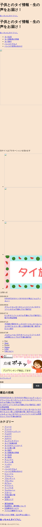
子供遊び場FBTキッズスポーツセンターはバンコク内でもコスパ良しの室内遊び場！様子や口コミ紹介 (23, 326)
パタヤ (7, 467)
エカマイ (8, 436)
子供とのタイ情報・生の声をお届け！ (15, 515)
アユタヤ (8, 434)
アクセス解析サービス (13, 511)
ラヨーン (8, 492)
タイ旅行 (8, 41)
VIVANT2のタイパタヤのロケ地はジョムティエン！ (21, 398)
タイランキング (5, 378)
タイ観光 (8, 457)
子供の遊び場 (9, 495)
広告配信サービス (11, 508)
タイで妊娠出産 (10, 443)
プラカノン (8, 476)
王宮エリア (8, 499)
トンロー (8, 464)
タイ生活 (8, 37)
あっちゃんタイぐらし (9, 16)
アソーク (8, 427)
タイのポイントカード (13, 445)
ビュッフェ (8, 474)
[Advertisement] (21, 127)
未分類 (7, 497)
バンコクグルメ (10, 44)
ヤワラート (8, 485)
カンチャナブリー (11, 441)
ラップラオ (8, 488)
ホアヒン (8, 483)
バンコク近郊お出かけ (13, 46)
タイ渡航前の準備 (11, 39)
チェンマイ (8, 460)
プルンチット (9, 478)
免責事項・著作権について (15, 506)
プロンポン (8, 481)
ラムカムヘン (9, 490)
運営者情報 (8, 504)
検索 (2, 382)
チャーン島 (8, 462)
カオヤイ (8, 438)
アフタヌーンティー (12, 431)
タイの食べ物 (9, 448)
